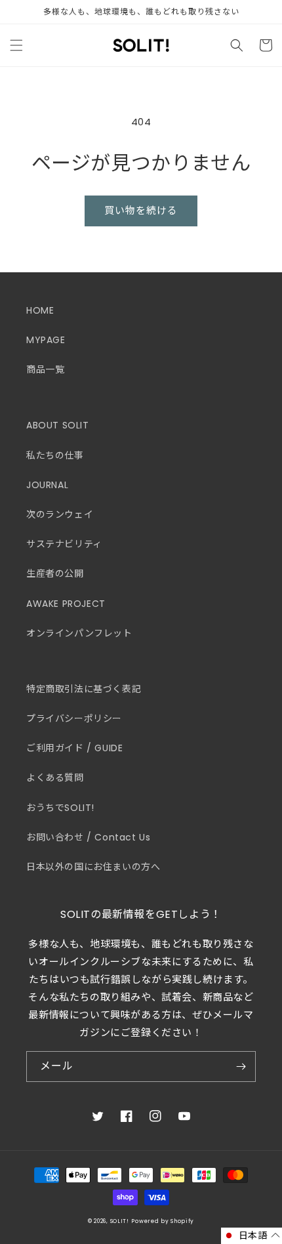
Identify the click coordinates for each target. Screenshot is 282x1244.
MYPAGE (46, 339)
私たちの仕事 (55, 455)
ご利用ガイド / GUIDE (74, 748)
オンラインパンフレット (79, 633)
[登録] (240, 1066)
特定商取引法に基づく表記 (83, 688)
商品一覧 (45, 369)
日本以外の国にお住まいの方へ (93, 866)
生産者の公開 (55, 573)
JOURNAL (47, 484)
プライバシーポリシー (74, 718)
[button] (16, 45)
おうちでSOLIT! (60, 807)
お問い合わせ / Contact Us (88, 837)
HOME (40, 310)
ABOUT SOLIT (57, 425)
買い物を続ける (141, 210)
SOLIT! (119, 1221)
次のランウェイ (59, 514)
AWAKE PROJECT (66, 603)
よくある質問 (55, 777)
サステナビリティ (64, 543)
